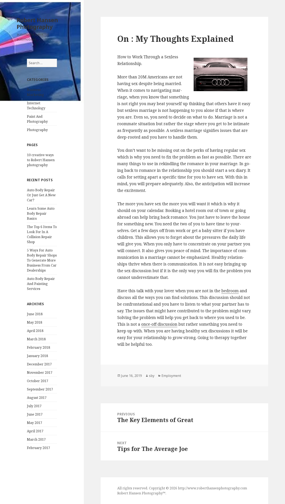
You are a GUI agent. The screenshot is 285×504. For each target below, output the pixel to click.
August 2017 (37, 397)
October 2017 (37, 381)
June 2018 (35, 314)
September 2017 (40, 389)
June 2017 (35, 414)
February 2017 (38, 447)
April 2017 (35, 431)
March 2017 (36, 439)
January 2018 (37, 355)
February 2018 (38, 347)
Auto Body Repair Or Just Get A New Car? (41, 195)
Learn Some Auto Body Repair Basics (40, 213)
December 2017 (39, 364)
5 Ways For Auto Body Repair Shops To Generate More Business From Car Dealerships (42, 260)
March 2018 (36, 339)
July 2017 (34, 406)
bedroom (230, 290)
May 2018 (34, 322)
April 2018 (35, 330)
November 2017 (39, 372)
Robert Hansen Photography (37, 23)
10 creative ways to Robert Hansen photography (41, 160)
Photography (37, 130)
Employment (171, 375)
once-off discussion (159, 324)
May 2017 (34, 422)
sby (151, 375)
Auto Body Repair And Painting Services (41, 283)
